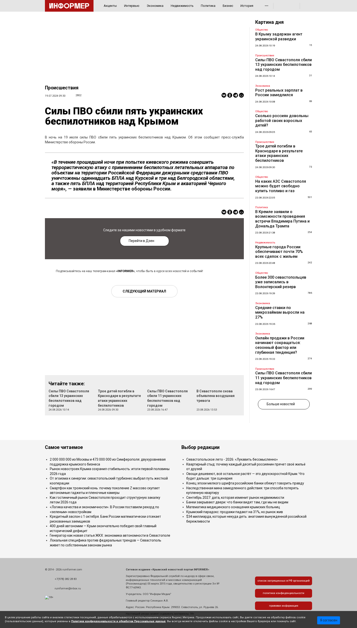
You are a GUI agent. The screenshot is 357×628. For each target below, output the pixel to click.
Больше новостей (281, 404)
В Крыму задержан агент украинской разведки (278, 36)
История (246, 6)
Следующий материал (144, 291)
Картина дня (269, 22)
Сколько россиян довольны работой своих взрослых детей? (281, 120)
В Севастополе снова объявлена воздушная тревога (215, 396)
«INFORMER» (125, 271)
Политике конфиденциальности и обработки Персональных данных (118, 621)
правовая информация (283, 605)
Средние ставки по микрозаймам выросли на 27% (280, 312)
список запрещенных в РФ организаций (283, 580)
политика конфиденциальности (283, 593)
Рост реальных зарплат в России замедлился (279, 92)
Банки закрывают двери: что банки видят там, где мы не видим (237, 502)
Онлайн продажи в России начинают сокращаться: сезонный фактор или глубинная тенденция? (279, 345)
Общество (261, 29)
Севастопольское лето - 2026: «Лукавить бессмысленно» (232, 459)
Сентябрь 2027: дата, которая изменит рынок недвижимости (235, 497)
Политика (208, 6)
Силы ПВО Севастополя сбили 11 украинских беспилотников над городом (283, 378)
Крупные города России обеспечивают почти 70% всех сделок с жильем (279, 252)
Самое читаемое (64, 447)
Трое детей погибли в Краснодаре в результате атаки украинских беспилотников (279, 153)
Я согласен (328, 620)
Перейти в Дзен (141, 241)
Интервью (131, 6)
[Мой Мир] (241, 95)
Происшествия (61, 88)
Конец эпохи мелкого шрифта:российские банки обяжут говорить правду (245, 483)
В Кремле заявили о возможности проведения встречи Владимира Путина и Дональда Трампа (282, 218)
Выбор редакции (200, 447)
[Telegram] (235, 95)
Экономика (155, 6)
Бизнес (228, 6)
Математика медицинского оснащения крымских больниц (233, 507)
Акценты (110, 6)
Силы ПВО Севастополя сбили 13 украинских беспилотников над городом (283, 65)
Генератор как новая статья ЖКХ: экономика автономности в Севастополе (110, 535)
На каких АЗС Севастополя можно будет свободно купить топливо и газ (280, 186)
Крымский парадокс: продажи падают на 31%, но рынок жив (234, 512)
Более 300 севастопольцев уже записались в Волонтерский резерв (280, 282)
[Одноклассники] (229, 95)
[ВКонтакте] (223, 95)
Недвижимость (182, 6)
